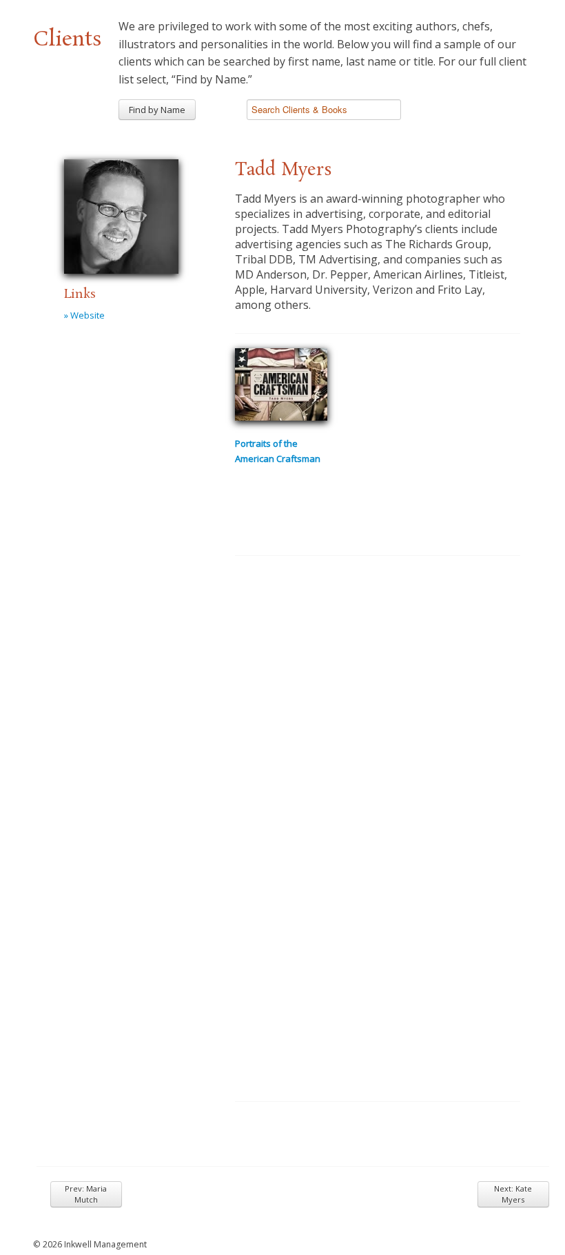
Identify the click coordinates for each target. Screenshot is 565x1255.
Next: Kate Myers (513, 1194)
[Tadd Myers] (121, 214)
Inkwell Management (105, 1244)
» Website (84, 315)
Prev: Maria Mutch (86, 1194)
